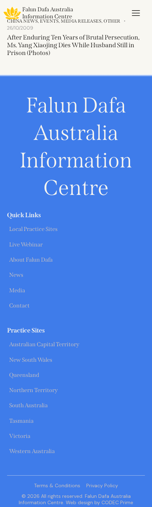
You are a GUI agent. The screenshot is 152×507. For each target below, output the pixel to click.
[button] (136, 13)
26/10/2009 (20, 28)
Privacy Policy (102, 485)
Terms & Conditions (57, 485)
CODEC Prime (116, 502)
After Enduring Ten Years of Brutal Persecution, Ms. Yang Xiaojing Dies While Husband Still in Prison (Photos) (73, 45)
